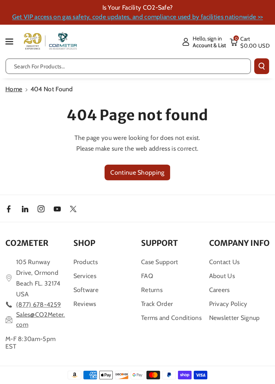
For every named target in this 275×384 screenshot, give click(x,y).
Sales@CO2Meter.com (40, 319)
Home (13, 89)
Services (84, 276)
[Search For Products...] (261, 66)
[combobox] (128, 66)
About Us (222, 276)
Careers (219, 289)
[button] (13, 41)
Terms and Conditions (171, 317)
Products (85, 262)
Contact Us (224, 262)
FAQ (147, 276)
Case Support (159, 262)
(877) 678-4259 (38, 304)
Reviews (84, 303)
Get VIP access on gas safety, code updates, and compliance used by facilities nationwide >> (137, 16)
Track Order (157, 303)
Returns (152, 289)
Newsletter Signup (234, 317)
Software (85, 289)
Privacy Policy (228, 303)
